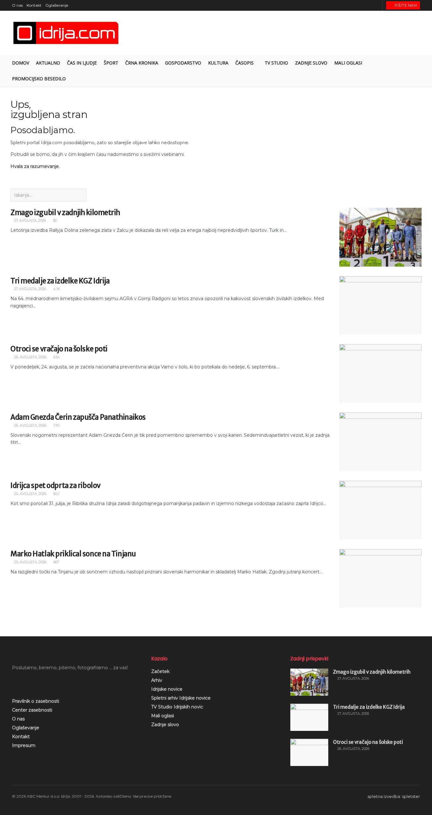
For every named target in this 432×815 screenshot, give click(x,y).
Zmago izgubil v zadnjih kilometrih (65, 212)
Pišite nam (405, 5)
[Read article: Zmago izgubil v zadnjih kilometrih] (380, 237)
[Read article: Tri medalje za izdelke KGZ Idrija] (380, 305)
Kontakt (34, 5)
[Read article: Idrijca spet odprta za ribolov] (380, 510)
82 (54, 220)
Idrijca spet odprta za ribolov (55, 485)
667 (55, 562)
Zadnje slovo (165, 724)
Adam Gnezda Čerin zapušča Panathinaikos (78, 417)
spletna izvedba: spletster (393, 796)
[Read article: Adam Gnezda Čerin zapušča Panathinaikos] (380, 441)
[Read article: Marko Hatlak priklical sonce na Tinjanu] (380, 578)
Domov (20, 63)
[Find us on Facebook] (353, 5)
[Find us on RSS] (376, 5)
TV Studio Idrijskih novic (177, 707)
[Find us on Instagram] (360, 5)
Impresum (23, 745)
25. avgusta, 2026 (29, 493)
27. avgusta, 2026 (29, 220)
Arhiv (156, 680)
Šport (111, 63)
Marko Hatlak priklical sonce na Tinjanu (73, 553)
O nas (17, 5)
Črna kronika (141, 63)
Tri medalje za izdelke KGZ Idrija (59, 280)
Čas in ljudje (82, 63)
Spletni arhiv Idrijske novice (181, 698)
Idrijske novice (166, 689)
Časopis (244, 63)
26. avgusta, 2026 (29, 357)
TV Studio (276, 63)
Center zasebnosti (32, 710)
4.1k (56, 289)
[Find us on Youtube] (368, 5)
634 (56, 357)
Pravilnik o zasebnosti (35, 701)
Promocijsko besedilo (39, 79)
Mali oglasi (162, 716)
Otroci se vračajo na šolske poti (59, 348)
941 (55, 493)
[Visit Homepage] (66, 33)
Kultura (218, 63)
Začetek (160, 671)
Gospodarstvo (183, 63)
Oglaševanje (56, 5)
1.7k (56, 425)
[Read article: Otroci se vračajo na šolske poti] (380, 373)
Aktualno (48, 63)
